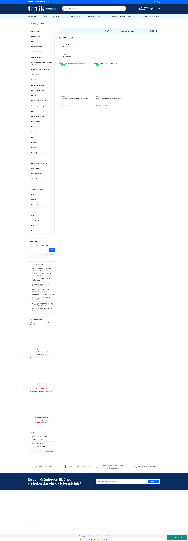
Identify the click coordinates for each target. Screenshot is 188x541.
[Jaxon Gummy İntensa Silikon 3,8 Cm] (109, 78)
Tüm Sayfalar (49, 451)
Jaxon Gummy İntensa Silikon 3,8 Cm (108, 99)
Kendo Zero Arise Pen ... (42, 383)
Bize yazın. (178, 538)
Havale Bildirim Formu (103, 506)
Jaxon (41, 24)
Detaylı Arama (49, 255)
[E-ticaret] (93, 539)
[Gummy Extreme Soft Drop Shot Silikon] (75, 78)
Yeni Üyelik (65, 500)
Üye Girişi (65, 503)
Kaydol (153, 482)
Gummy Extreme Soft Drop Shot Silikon (74, 99)
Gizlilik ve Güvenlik (135, 503)
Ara (52, 250)
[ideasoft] (84, 540)
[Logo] (43, 8)
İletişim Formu (100, 503)
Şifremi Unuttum (67, 506)
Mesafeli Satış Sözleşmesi (138, 500)
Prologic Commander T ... (42, 349)
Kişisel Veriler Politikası (137, 509)
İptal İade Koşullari (136, 506)
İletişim (98, 500)
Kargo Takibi (100, 509)
